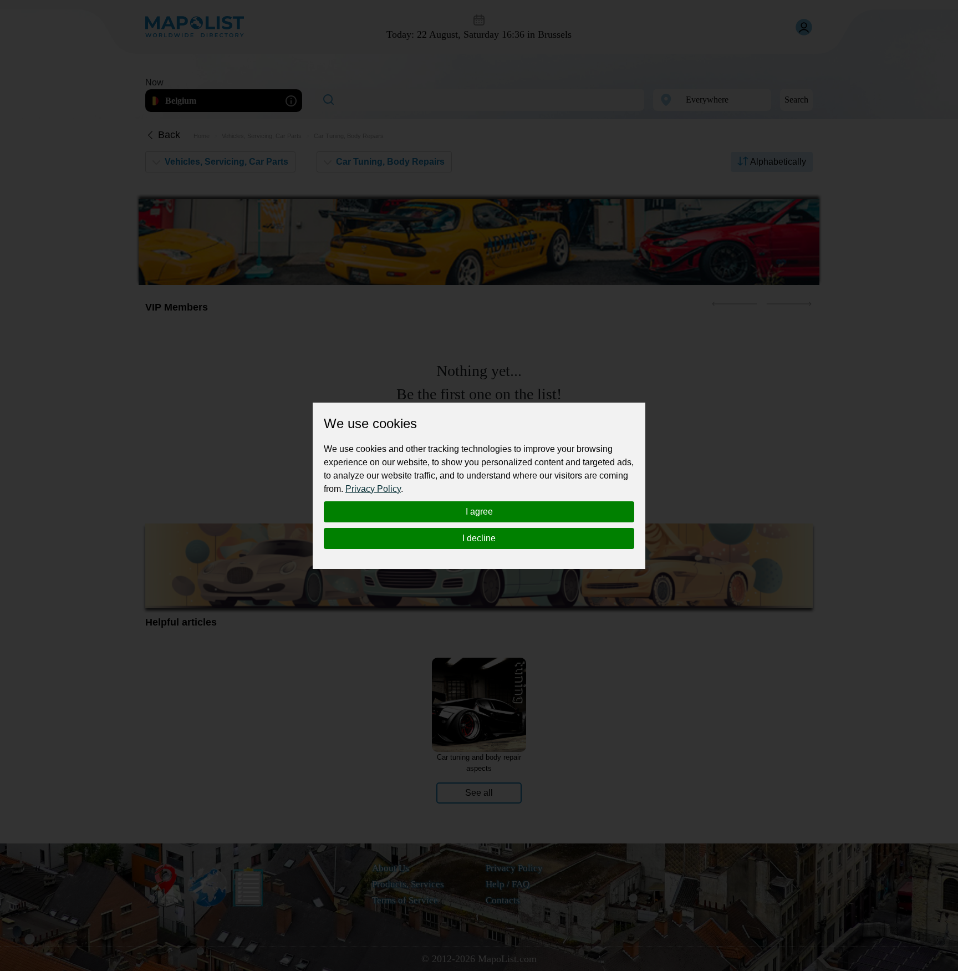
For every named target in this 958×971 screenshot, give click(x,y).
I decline (479, 538)
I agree (479, 511)
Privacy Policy (373, 489)
